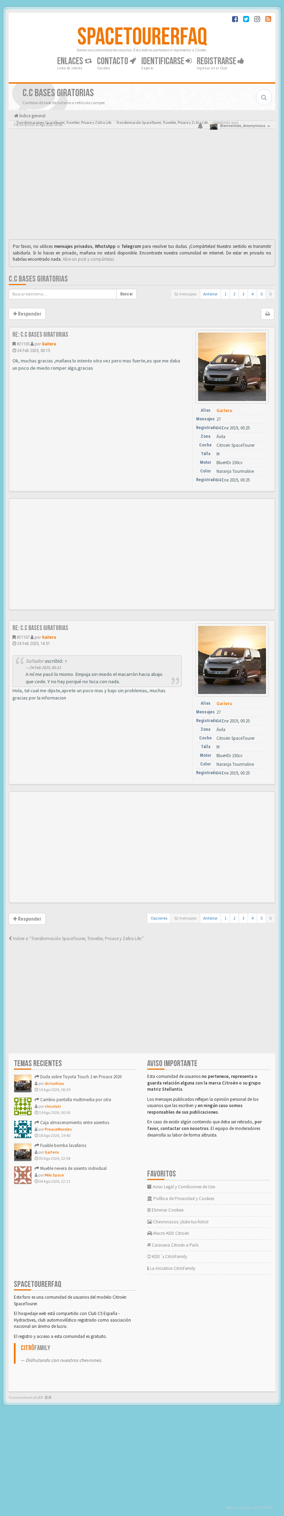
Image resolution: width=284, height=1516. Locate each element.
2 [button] (234, 293)
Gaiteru (49, 343)
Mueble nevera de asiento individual (73, 1168)
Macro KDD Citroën (170, 1233)
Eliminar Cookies (167, 1210)
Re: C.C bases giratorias (40, 334)
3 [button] (243, 293)
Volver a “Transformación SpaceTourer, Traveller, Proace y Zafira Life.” (78, 938)
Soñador (35, 661)
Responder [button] (29, 314)
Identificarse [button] (163, 61)
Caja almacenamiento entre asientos (74, 1122)
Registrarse (217, 61)
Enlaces (71, 61)
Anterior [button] (210, 293)
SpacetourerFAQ (142, 37)
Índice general (31, 116)
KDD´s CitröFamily (169, 1256)
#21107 (23, 637)
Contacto (113, 61)
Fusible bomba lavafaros (62, 1145)
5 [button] (261, 293)
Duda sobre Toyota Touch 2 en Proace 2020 (80, 1077)
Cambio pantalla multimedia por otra (75, 1100)
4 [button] (252, 293)
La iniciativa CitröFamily (172, 1268)
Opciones (159, 918)
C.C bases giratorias (38, 279)
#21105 (23, 343)
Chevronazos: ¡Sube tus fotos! (180, 1222)
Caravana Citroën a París (174, 1245)
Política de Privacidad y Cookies (183, 1198)
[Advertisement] (142, 185)
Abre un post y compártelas (88, 259)
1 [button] (225, 293)
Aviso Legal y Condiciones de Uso (183, 1187)
